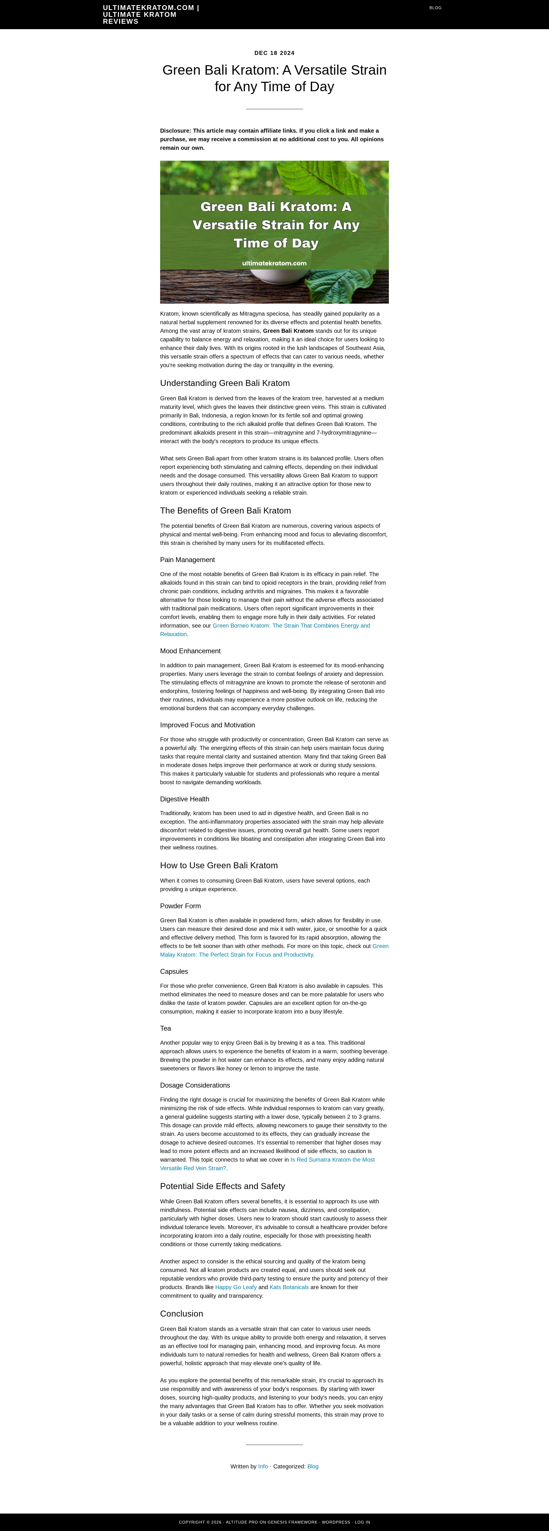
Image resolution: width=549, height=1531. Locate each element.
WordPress (336, 1522)
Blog (313, 1466)
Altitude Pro (242, 1522)
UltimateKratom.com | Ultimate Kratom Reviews (151, 14)
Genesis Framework (292, 1522)
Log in (362, 1522)
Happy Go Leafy (236, 1287)
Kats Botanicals (289, 1287)
